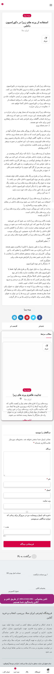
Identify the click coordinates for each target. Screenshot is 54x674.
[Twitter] (33, 317)
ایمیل (47, 490)
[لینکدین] (20, 317)
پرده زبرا (27, 15)
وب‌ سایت (46, 501)
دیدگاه (48, 449)
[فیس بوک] (39, 317)
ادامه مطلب (27, 420)
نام (48, 479)
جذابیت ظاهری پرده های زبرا (27, 395)
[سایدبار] (50, 205)
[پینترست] (27, 317)
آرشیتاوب (6, 664)
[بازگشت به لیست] (27, 326)
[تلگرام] (14, 317)
